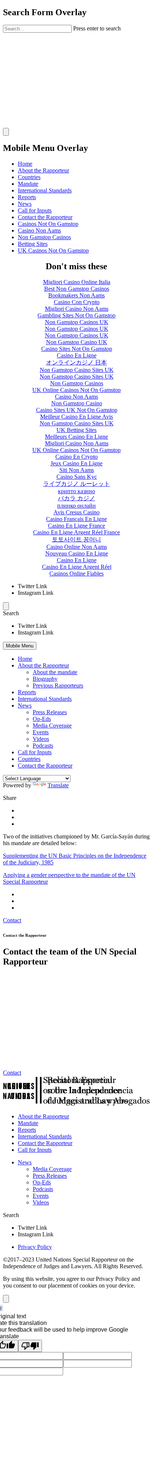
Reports (27, 197)
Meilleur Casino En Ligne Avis (76, 416)
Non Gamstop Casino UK (76, 342)
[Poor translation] (30, 1346)
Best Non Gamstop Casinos (76, 289)
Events (41, 732)
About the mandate (55, 672)
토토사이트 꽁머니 (76, 539)
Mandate (28, 184)
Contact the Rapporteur (45, 217)
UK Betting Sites (76, 430)
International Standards (45, 190)
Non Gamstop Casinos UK (76, 322)
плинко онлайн (76, 505)
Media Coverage (52, 725)
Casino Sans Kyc (76, 477)
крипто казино (76, 491)
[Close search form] (6, 132)
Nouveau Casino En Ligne (76, 553)
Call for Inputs (35, 210)
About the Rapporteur (43, 170)
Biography (45, 679)
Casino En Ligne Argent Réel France (76, 532)
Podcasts (43, 745)
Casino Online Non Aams (76, 547)
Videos (41, 739)
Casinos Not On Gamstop (48, 224)
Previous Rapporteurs (58, 685)
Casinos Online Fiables (76, 573)
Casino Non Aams (39, 230)
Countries (29, 177)
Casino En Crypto (76, 457)
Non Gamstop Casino (76, 403)
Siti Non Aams (76, 470)
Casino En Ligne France (76, 525)
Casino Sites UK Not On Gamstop (76, 410)
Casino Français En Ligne (76, 519)
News (25, 204)
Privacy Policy (35, 1247)
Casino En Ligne (77, 355)
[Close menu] (6, 606)
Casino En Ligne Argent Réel (76, 567)
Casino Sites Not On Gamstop (76, 349)
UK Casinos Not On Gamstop (53, 250)
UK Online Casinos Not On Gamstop (76, 390)
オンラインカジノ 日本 (76, 362)
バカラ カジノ (76, 498)
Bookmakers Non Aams (76, 295)
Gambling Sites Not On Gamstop (76, 315)
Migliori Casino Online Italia (76, 282)
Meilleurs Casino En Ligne (76, 436)
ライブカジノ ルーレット (76, 484)
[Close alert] (6, 1299)
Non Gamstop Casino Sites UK (77, 370)
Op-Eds (42, 719)
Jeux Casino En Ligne (76, 463)
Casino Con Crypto (77, 302)
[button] (76, 613)
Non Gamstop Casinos (44, 237)
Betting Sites (33, 244)
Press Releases (50, 712)
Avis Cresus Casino (76, 512)
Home (25, 164)
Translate (58, 785)
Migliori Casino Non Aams (76, 309)
